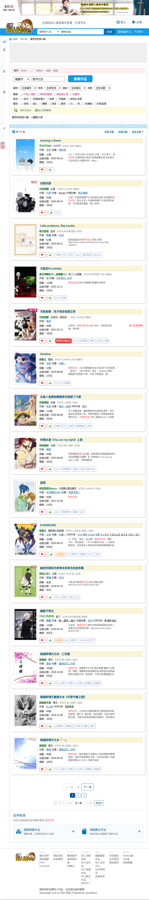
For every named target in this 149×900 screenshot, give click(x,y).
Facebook (44, 866)
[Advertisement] (78, 53)
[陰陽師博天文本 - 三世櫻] (25, 667)
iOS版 (126, 859)
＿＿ (31, 70)
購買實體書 (46, 94)
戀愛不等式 (47, 611)
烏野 (64, 597)
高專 (106, 341)
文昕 (48, 363)
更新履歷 (44, 859)
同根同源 (45, 183)
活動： (90, 88)
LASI (80, 534)
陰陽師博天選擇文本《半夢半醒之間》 (63, 696)
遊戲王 (42, 359)
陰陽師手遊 (45, 702)
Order (24, 70)
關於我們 (44, 855)
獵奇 (63, 103)
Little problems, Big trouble (57, 225)
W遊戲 (67, 383)
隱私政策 (58, 855)
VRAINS (83, 640)
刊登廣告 (114, 855)
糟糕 (44, 103)
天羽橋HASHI (53, 492)
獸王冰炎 (91, 469)
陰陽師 (42, 659)
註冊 (139, 22)
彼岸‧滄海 (65, 406)
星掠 (48, 406)
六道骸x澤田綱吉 (67, 488)
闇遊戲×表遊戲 (56, 530)
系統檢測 (100, 876)
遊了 (58, 616)
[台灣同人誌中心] (19, 25)
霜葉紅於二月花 (67, 663)
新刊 (26, 99)
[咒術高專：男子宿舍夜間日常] (25, 325)
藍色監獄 (44, 231)
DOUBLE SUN (64, 278)
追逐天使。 (74, 492)
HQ (77, 597)
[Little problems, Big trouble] (25, 239)
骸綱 (75, 512)
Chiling (91, 534)
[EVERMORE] (25, 539)
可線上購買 (30, 94)
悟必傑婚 (83, 193)
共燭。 (62, 363)
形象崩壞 (101, 103)
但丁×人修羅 (75, 274)
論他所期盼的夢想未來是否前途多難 (62, 568)
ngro (78, 255)
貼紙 (48, 70)
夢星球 (62, 150)
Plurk (42, 862)
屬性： (16, 88)
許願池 (70, 866)
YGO (58, 383)
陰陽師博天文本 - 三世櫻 (55, 654)
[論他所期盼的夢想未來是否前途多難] (25, 581)
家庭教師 (66, 512)
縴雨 (48, 449)
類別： (66, 88)
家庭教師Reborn (48, 488)
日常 (99, 341)
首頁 (15, 39)
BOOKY (85, 883)
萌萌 (26, 103)
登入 (123, 22)
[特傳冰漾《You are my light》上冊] (25, 453)
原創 (55, 70)
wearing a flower (50, 140)
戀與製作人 (125, 31)
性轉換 (88, 103)
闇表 (50, 359)
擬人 (35, 103)
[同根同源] (25, 196)
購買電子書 (62, 94)
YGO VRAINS (46, 616)
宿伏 (92, 341)
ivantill (57, 145)
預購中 (76, 94)
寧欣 (48, 321)
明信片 (39, 70)
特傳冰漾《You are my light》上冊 (61, 439)
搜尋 (109, 31)
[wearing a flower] (25, 154)
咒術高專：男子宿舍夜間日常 (58, 311)
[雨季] (25, 496)
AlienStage (45, 145)
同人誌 (24, 39)
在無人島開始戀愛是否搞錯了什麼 (60, 396)
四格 (64, 298)
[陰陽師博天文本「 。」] (25, 753)
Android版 (128, 855)
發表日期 (136, 131)
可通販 (62, 99)
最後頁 (99, 803)
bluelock (97, 255)
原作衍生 (24, 110)
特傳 (71, 426)
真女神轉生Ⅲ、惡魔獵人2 (53, 274)
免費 (51, 99)
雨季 (43, 482)
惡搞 (54, 103)
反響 (97, 534)
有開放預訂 (39, 99)
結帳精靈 (127, 862)
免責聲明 (58, 859)
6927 (82, 512)
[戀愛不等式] (25, 624)
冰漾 (53, 402)
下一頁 (87, 787)
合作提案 (114, 859)
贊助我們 (114, 862)
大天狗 (79, 683)
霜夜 (48, 663)
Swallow (45, 354)
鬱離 (48, 235)
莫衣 (84, 406)
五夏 (53, 189)
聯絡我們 (72, 855)
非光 (48, 150)
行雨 (48, 193)
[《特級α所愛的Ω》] (74, 7)
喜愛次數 (109, 131)
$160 (63, 341)
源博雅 (88, 683)
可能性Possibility (51, 268)
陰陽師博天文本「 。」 (54, 739)
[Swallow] (25, 368)
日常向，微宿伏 (59, 317)
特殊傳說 (44, 402)
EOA (61, 235)
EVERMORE (48, 525)
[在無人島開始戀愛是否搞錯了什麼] (25, 410)
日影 (54, 573)
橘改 (85, 534)
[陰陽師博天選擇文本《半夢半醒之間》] (25, 710)
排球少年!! (44, 573)
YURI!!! (138, 31)
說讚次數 (123, 131)
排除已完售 (76, 99)
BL (79, 103)
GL (71, 103)
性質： (41, 88)
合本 (98, 554)
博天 (50, 659)
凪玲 (53, 231)
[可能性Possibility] (25, 282)
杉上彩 (49, 706)
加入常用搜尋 (44, 110)
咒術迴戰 (44, 189)
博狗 (71, 683)
